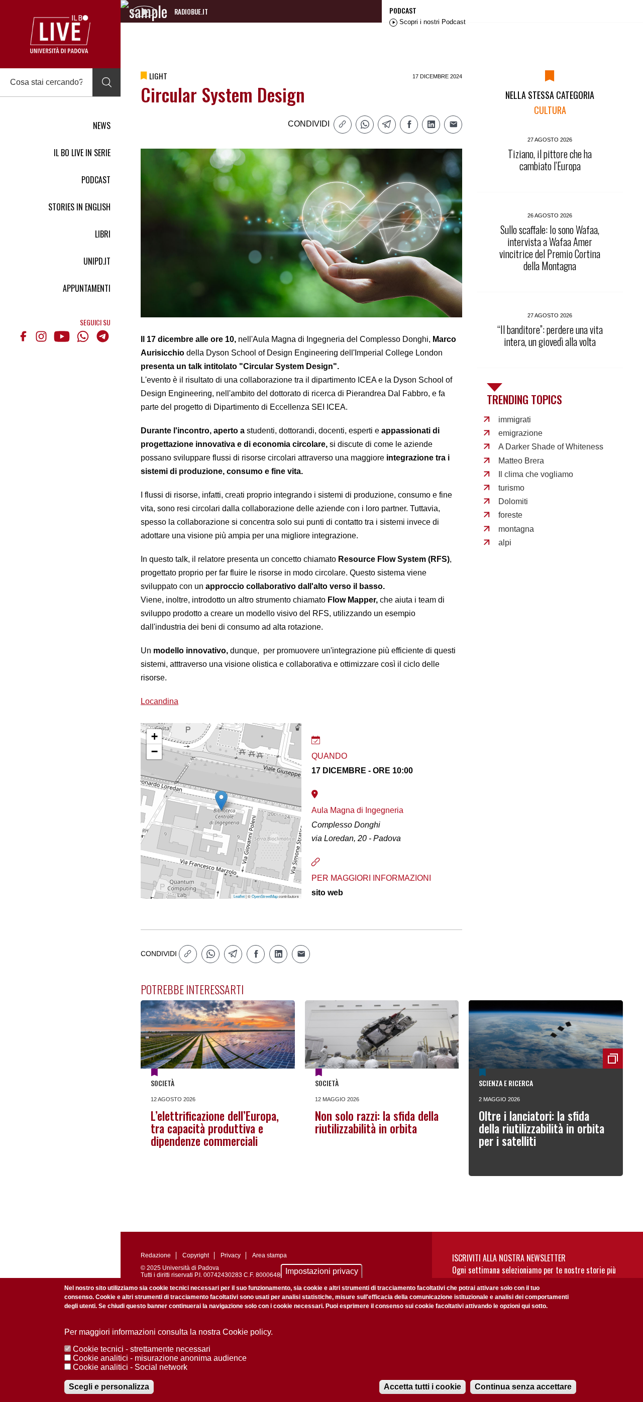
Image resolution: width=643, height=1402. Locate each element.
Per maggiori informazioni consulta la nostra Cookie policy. (168, 1332)
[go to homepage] (60, 34)
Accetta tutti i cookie (422, 1386)
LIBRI (103, 234)
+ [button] (154, 736)
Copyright (195, 1255)
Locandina (159, 701)
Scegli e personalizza (109, 1386)
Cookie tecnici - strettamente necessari (141, 1349)
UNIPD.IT (97, 261)
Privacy (231, 1255)
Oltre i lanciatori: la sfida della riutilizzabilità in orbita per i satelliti (541, 1128)
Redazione (156, 1255)
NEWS (102, 126)
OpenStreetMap (265, 896)
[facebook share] (409, 124)
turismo (511, 488)
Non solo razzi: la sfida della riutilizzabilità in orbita (377, 1122)
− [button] (154, 751)
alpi (504, 542)
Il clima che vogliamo (535, 474)
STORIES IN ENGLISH (79, 207)
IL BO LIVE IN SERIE (82, 153)
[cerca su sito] (106, 82)
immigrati (514, 419)
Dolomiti (513, 501)
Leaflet (239, 896)
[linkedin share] (431, 124)
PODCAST (96, 180)
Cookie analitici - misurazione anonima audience (160, 1358)
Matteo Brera (521, 460)
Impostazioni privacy (321, 1271)
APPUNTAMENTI (87, 288)
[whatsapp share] (365, 124)
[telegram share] (387, 124)
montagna (516, 529)
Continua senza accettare (523, 1386)
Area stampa (269, 1255)
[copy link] (343, 124)
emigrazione (520, 433)
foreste (510, 515)
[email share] (453, 124)
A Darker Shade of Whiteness (550, 446)
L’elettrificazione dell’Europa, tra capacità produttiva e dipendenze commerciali (215, 1128)
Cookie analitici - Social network (130, 1367)
